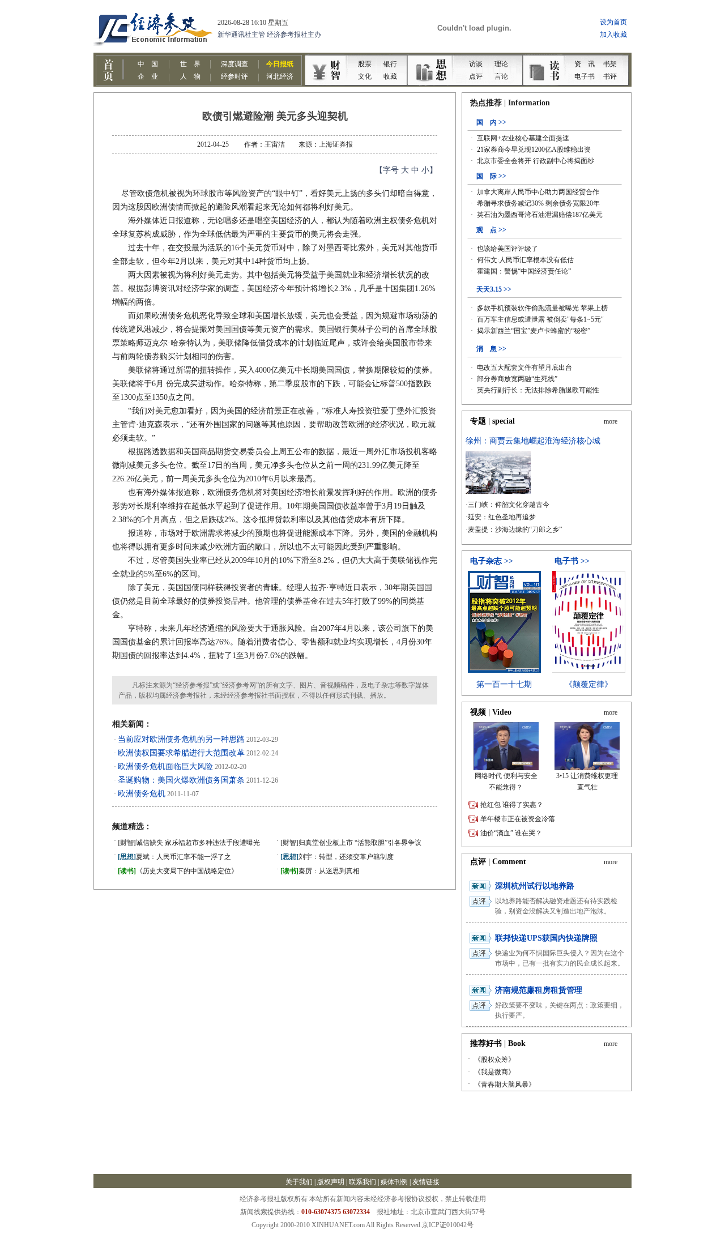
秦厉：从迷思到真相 (320, 871)
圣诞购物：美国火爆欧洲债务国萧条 (181, 780)
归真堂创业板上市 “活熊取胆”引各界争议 (350, 843)
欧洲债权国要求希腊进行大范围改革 (181, 753)
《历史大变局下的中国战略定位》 (178, 871)
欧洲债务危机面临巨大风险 (165, 766)
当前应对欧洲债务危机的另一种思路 (181, 739)
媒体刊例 (394, 1182)
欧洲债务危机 (141, 793)
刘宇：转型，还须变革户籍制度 (337, 857)
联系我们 (362, 1182)
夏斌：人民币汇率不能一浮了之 (174, 857)
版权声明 (330, 1182)
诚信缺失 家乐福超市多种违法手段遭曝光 (189, 843)
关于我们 (299, 1182)
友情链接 (426, 1182)
